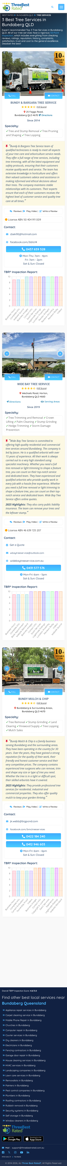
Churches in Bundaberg (18, 1025)
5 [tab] (38, 88)
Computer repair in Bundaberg (21, 1030)
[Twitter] (9, 1152)
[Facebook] (3, 1152)
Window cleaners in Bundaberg (22, 1120)
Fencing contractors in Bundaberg (23, 1050)
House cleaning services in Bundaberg (26, 1060)
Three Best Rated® (31, 1163)
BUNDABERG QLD (25, 15)
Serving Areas (52, 401)
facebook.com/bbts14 (23, 242)
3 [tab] (33, 88)
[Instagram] (15, 1152)
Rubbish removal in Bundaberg (22, 1105)
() (41, 106)
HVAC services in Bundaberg (20, 1065)
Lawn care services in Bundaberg (23, 1075)
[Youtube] (21, 1152)
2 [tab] (30, 88)
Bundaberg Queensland (24, 1003)
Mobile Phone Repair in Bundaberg (23, 1020)
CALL (13, 95)
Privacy (6, 1157)
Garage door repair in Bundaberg (23, 1055)
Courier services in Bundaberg (21, 1035)
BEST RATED (8, 15)
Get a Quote (17, 544)
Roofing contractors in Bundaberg (23, 1100)
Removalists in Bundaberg (19, 1080)
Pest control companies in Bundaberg (25, 1090)
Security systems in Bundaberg (22, 1110)
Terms (17, 1157)
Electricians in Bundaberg (19, 1045)
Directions (46, 115)
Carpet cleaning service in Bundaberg (25, 1015)
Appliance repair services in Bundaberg (26, 1010)
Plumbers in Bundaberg (18, 1095)
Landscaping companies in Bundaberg (25, 1070)
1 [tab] (27, 88)
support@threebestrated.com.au (28, 1147)
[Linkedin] (28, 1152)
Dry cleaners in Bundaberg (19, 1040)
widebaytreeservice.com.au (27, 560)
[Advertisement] (33, 953)
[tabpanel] (33, 73)
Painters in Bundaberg (17, 1085)
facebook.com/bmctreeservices (27, 829)
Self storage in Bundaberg (19, 1115)
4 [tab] (35, 88)
